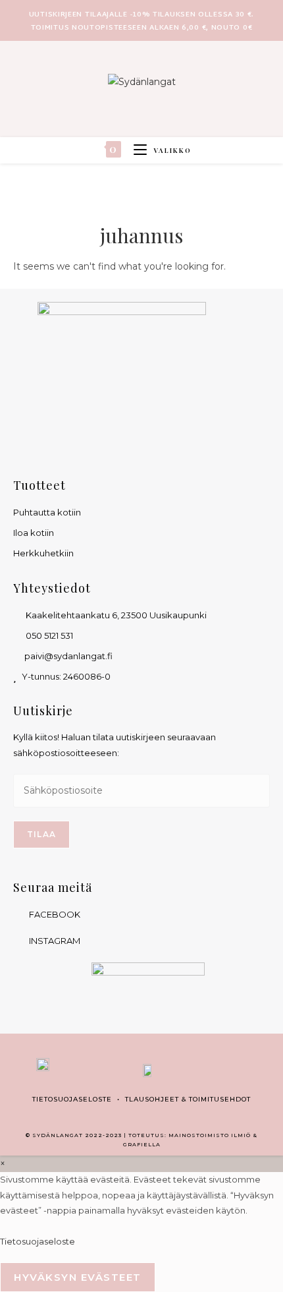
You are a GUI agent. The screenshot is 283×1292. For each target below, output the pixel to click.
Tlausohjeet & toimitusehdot (188, 1099)
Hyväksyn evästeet (78, 1277)
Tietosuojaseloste (72, 1099)
